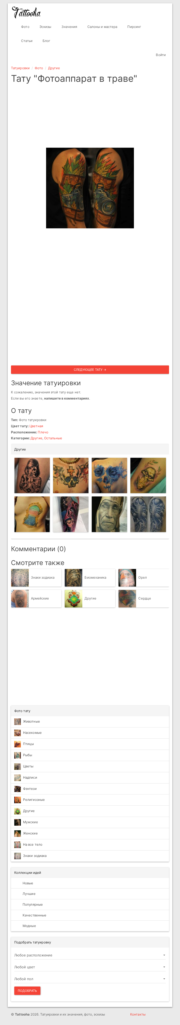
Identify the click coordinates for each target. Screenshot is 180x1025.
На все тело (32, 844)
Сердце (144, 598)
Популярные (32, 904)
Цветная (36, 426)
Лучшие (29, 894)
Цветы (28, 766)
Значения (69, 27)
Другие (54, 68)
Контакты (138, 1014)
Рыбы (27, 755)
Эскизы (45, 27)
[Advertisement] (90, 117)
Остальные (53, 438)
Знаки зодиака (42, 577)
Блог (46, 41)
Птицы (28, 744)
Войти (160, 55)
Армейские (40, 598)
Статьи (26, 41)
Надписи (30, 777)
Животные (31, 721)
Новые (27, 883)
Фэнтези (30, 789)
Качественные (34, 915)
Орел (142, 577)
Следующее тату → (90, 369)
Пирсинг (133, 27)
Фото (24, 27)
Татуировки (20, 68)
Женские (30, 833)
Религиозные (34, 800)
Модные (29, 926)
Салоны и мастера (101, 27)
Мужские (30, 822)
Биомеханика (95, 577)
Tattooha (26, 12)
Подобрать (27, 990)
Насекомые (32, 733)
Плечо (43, 432)
